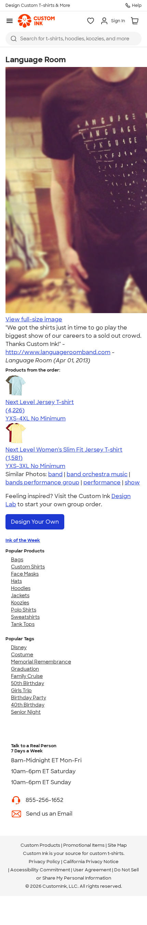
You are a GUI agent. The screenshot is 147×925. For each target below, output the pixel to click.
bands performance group (42, 482)
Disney (19, 647)
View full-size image (33, 319)
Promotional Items (84, 845)
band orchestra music (97, 474)
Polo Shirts (23, 610)
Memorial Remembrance (41, 662)
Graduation (25, 669)
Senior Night (26, 712)
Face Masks (25, 574)
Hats (16, 581)
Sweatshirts (25, 617)
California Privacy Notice (91, 861)
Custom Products (40, 845)
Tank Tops (23, 624)
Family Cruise (27, 676)
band (55, 474)
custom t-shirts (106, 853)
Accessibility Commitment (40, 870)
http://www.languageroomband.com (57, 352)
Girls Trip (21, 690)
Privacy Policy (44, 861)
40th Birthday (27, 705)
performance (102, 482)
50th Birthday (27, 683)
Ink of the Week (22, 540)
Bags (17, 560)
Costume (22, 655)
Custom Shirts (28, 567)
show (132, 482)
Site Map (117, 845)
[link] (36, 21)
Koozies (20, 603)
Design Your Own (35, 521)
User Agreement (92, 870)
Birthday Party (28, 698)
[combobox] (73, 38)
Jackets (20, 595)
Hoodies (20, 588)
